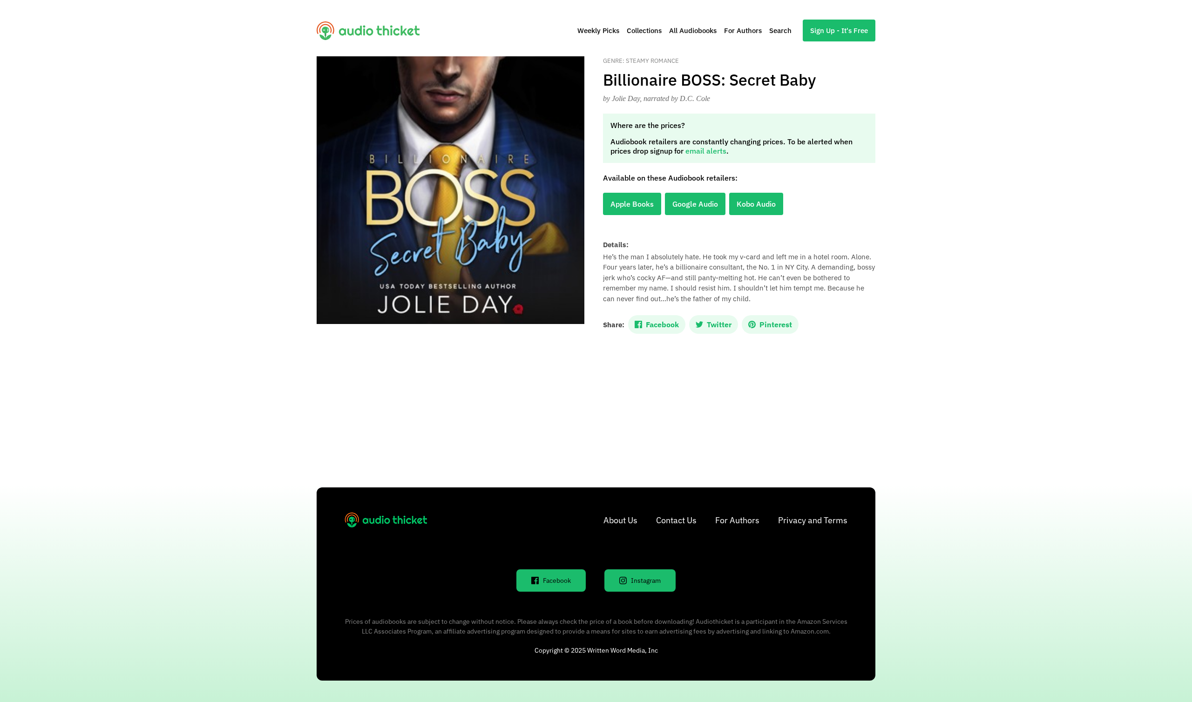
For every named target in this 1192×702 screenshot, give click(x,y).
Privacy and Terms (812, 520)
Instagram (646, 580)
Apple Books (632, 204)
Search (780, 30)
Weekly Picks (598, 30)
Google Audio (695, 204)
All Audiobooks (693, 30)
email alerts (705, 150)
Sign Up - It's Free (839, 30)
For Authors (743, 30)
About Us (620, 520)
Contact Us (676, 520)
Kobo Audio (756, 204)
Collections (644, 30)
